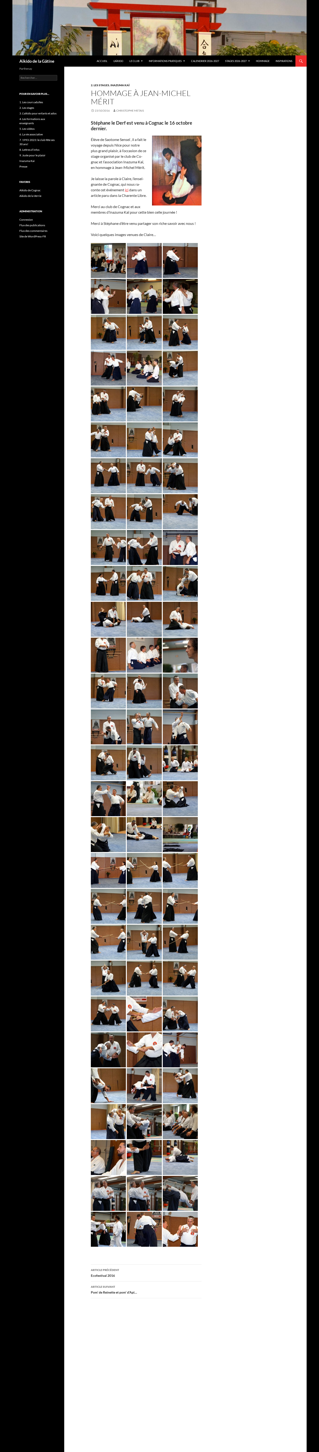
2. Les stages (100, 85)
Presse (23, 166)
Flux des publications (32, 225)
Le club (134, 60)
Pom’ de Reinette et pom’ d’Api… (114, 1289)
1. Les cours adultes (31, 102)
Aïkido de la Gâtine (36, 61)
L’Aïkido (118, 60)
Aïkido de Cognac (30, 190)
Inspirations (284, 60)
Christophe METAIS (130, 110)
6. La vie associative (31, 134)
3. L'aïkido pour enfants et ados (38, 113)
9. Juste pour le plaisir (32, 155)
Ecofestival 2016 (105, 1272)
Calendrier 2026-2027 (205, 60)
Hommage (262, 60)
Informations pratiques (165, 60)
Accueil (102, 60)
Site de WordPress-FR (32, 236)
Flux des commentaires (33, 231)
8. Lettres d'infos (29, 149)
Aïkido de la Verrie (30, 196)
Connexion (26, 219)
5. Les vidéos (27, 128)
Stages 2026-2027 (236, 60)
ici (126, 190)
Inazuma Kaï (120, 85)
